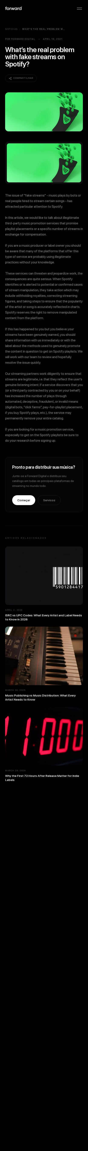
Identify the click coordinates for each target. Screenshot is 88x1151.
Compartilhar (23, 78)
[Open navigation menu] (79, 8)
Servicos (49, 500)
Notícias (11, 29)
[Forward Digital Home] (13, 8)
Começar (23, 500)
